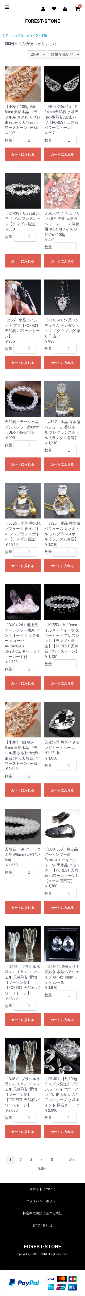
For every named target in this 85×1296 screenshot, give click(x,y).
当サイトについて (42, 1189)
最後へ (42, 1168)
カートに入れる (22, 154)
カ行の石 (17, 35)
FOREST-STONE (42, 21)
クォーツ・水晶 (37, 35)
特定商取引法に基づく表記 (42, 1213)
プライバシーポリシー (42, 1201)
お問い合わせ (42, 1225)
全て (5, 35)
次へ (72, 1160)
